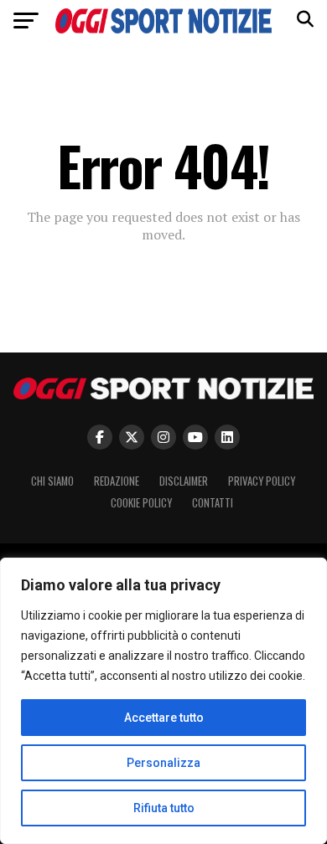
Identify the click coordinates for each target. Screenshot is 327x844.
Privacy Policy (261, 481)
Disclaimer (183, 481)
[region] (163, 701)
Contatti (212, 503)
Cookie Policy (141, 503)
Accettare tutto (164, 717)
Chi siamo (52, 481)
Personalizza (163, 762)
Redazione (116, 481)
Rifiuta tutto (164, 808)
